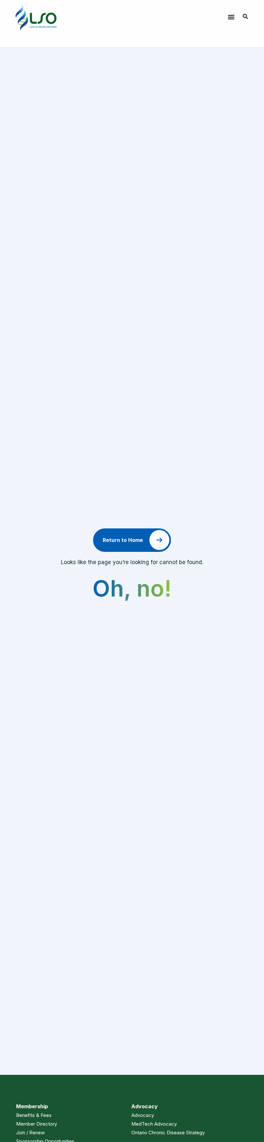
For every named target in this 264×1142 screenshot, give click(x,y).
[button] (231, 17)
